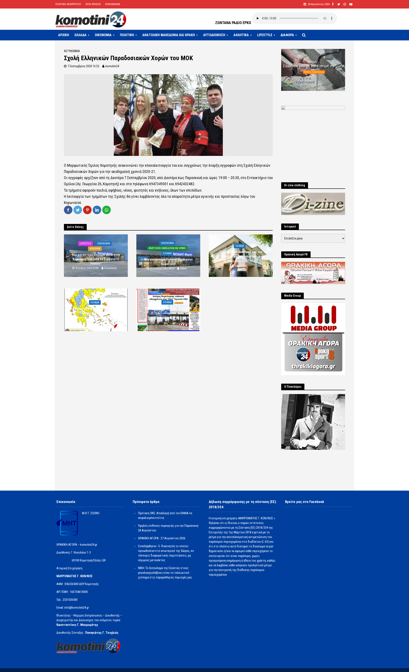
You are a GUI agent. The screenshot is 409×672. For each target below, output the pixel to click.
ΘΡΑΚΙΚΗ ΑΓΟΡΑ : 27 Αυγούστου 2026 (168, 308)
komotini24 (112, 66)
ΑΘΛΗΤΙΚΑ (241, 35)
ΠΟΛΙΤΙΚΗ (127, 35)
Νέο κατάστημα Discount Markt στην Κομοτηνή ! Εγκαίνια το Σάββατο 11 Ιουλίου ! (96, 259)
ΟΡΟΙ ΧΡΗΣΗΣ (93, 4)
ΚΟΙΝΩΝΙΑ (95, 248)
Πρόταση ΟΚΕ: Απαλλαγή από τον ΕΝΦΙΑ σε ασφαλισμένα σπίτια (240, 254)
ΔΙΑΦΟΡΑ (287, 35)
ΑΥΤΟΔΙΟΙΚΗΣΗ (214, 35)
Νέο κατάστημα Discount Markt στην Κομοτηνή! (168, 262)
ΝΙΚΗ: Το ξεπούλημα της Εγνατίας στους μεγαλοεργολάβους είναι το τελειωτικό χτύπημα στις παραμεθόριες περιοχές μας (165, 572)
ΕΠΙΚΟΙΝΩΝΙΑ (112, 4)
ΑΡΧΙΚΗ (63, 35)
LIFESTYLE (264, 35)
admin (183, 268)
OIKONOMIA (103, 35)
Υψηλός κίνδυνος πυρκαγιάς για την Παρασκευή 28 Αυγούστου (96, 311)
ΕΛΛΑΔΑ (80, 35)
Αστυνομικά (72, 51)
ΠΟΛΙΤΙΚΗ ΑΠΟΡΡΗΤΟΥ (68, 4)
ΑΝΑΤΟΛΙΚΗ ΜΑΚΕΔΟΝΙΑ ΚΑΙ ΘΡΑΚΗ (168, 35)
